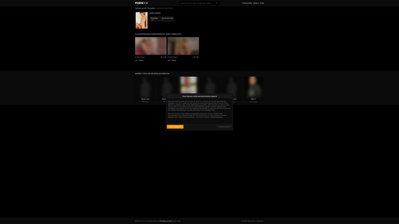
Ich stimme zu (175, 127)
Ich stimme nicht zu (224, 127)
